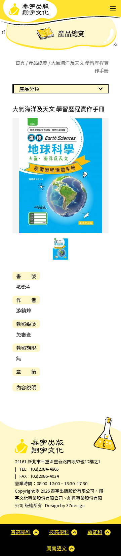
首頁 (20, 62)
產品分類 (29, 88)
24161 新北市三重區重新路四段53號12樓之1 (57, 461)
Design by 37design (65, 505)
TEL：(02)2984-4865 (39, 469)
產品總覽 (38, 62)
